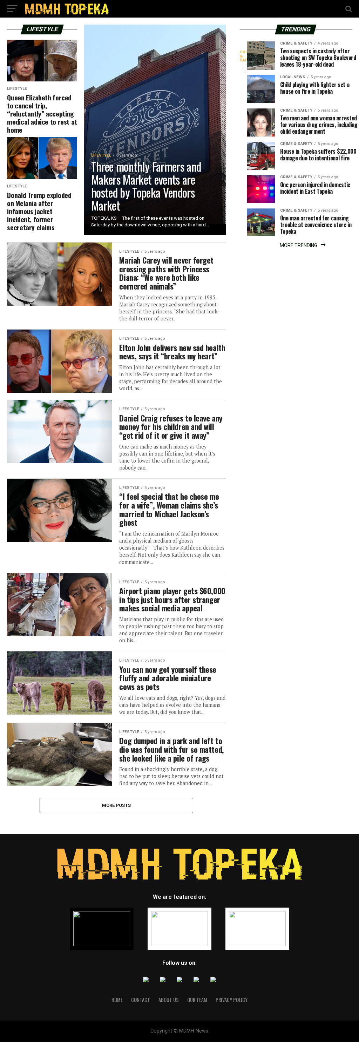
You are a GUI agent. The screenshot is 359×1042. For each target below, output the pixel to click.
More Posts (116, 805)
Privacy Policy (232, 999)
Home (117, 999)
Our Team (197, 999)
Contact (140, 999)
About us (168, 999)
